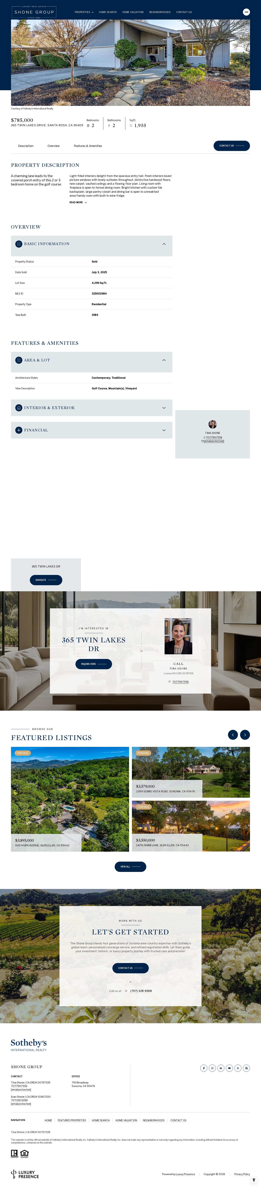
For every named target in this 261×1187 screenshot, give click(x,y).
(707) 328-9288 (141, 991)
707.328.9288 (19, 1100)
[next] (245, 735)
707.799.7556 (214, 437)
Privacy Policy (242, 1174)
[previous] (233, 735)
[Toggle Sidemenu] (246, 12)
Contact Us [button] (178, 1120)
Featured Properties (72, 1120)
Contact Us (184, 12)
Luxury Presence (185, 1174)
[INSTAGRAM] (212, 1068)
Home (48, 1120)
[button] (232, 146)
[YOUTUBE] (229, 1068)
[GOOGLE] (246, 1068)
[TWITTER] (237, 1068)
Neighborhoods (160, 12)
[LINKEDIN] (220, 1068)
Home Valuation (133, 12)
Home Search (108, 12)
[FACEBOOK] (203, 1068)
